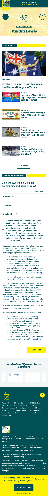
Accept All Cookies (24, 488)
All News (24, 165)
